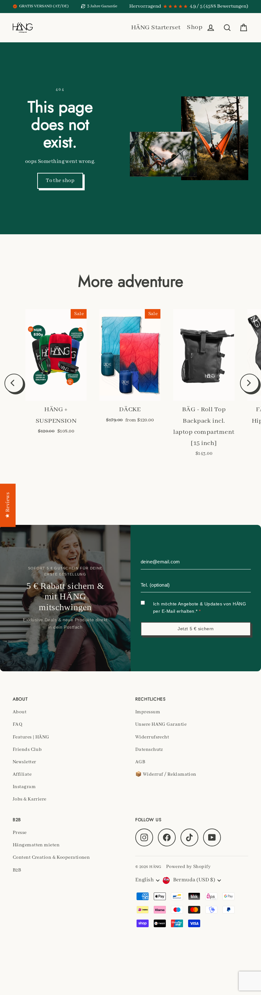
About (19, 712)
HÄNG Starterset (156, 28)
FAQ (17, 724)
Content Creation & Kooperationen (51, 857)
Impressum (147, 712)
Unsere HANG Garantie (161, 724)
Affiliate (22, 774)
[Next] (249, 383)
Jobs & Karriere (29, 799)
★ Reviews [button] (7, 505)
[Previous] (14, 383)
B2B (17, 870)
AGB (140, 762)
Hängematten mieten (36, 845)
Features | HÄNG (31, 737)
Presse (20, 833)
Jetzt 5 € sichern (196, 628)
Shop (194, 27)
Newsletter (24, 762)
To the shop (60, 180)
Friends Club (27, 749)
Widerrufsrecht (152, 737)
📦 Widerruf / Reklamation (165, 774)
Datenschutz (149, 749)
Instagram (24, 787)
